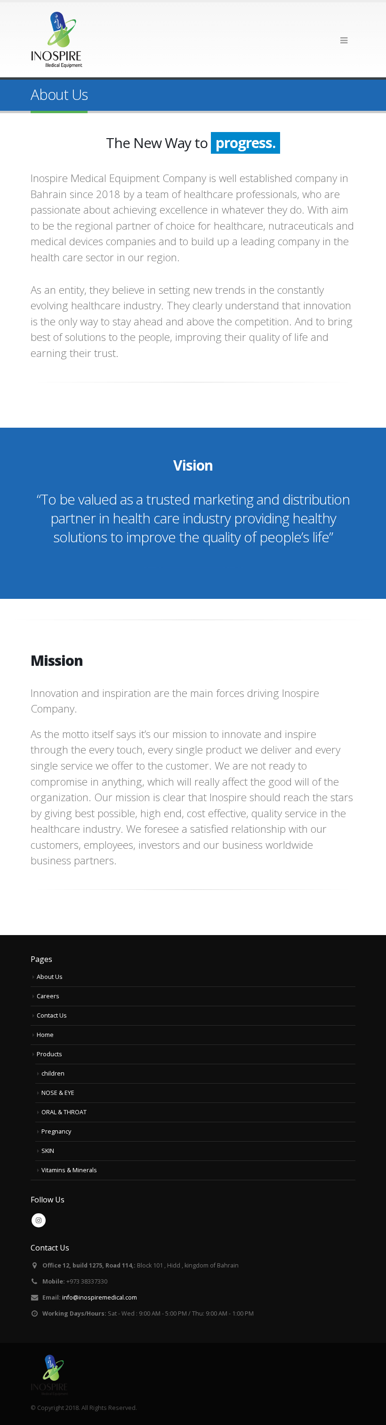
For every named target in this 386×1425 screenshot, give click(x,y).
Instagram (39, 1220)
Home (45, 1035)
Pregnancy (56, 1131)
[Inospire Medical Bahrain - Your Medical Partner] (56, 40)
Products (49, 1054)
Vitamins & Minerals (69, 1170)
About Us (50, 977)
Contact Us (52, 1015)
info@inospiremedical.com (99, 1297)
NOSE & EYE (57, 1093)
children (52, 1073)
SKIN (47, 1151)
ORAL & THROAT (64, 1112)
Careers (48, 996)
